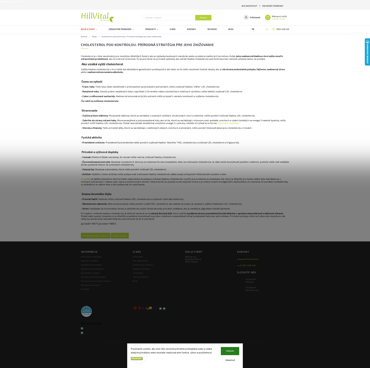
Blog (135, 281)
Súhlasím (230, 351)
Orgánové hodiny (141, 269)
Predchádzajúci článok (95, 235)
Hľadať (203, 17)
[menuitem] (92, 29)
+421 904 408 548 (246, 265)
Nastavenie (136, 358)
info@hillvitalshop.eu (248, 259)
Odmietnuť (230, 360)
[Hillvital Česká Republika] (106, 333)
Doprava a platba (89, 261)
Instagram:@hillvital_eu (252, 288)
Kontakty (85, 289)
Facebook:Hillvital (251, 280)
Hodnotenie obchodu (143, 265)
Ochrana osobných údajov (93, 277)
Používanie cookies (90, 273)
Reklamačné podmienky (92, 269)
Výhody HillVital (141, 277)
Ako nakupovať (249, 6)
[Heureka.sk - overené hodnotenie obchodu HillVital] (86, 311)
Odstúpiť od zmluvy (90, 285)
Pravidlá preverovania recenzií (96, 281)
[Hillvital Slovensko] (106, 328)
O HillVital (138, 256)
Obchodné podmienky (272, 6)
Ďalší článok (120, 235)
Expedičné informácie (91, 265)
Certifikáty (138, 273)
